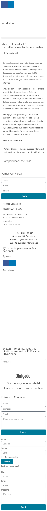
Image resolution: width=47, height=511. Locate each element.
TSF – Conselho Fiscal (14, 140)
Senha (4, 448)
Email (3, 481)
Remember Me (11, 457)
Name (4, 472)
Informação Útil (11, 53)
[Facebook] (6, 263)
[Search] (5, 367)
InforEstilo (7, 23)
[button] (23, 38)
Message (5, 490)
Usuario (4, 439)
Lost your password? (10, 466)
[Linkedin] (12, 263)
